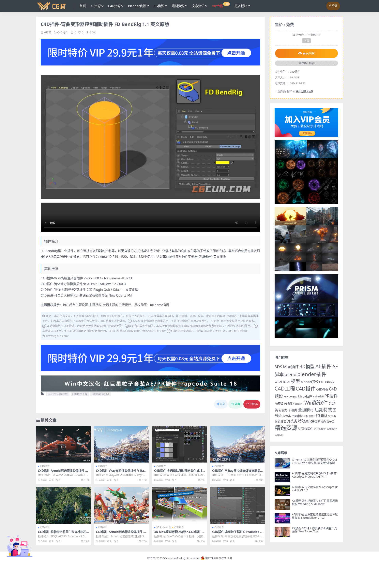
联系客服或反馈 (304, 91)
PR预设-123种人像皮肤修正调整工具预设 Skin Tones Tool (314, 529)
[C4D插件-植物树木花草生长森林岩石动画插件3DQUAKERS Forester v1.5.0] (63, 505)
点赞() (254, 404)
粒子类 (330, 421)
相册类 (313, 421)
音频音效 (331, 429)
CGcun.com (169, 558)
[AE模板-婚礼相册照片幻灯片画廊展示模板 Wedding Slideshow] (282, 504)
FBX (286, 396)
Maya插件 (305, 396)
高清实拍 (279, 434)
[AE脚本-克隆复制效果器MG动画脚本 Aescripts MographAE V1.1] (282, 477)
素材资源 (178, 6)
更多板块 (241, 6)
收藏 (237, 404)
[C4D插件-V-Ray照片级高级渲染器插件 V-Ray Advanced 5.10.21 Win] (237, 444)
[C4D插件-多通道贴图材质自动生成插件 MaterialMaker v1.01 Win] (179, 444)
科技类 (322, 421)
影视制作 (308, 416)
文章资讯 (198, 6)
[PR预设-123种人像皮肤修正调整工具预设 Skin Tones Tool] (282, 532)
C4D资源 (114, 6)
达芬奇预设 (320, 429)
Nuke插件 (318, 396)
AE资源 (96, 6)
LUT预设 (293, 396)
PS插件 (288, 403)
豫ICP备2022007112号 (218, 558)
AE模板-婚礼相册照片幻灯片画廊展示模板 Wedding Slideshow (315, 502)
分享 (222, 404)
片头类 (292, 421)
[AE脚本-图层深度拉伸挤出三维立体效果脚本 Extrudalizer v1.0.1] (282, 518)
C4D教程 (322, 389)
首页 (83, 6)
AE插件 (323, 366)
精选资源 (286, 428)
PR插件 (331, 396)
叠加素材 (306, 409)
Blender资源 (137, 6)
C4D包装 (330, 382)
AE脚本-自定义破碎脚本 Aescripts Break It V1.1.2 (315, 488)
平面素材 (297, 416)
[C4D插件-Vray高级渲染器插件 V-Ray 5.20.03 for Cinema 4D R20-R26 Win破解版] (121, 444)
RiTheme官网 (159, 305)
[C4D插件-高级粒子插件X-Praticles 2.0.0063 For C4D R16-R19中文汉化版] (237, 505)
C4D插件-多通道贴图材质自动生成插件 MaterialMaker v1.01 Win (178, 472)
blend (290, 374)
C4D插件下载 (79, 394)
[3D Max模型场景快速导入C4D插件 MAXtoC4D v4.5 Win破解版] (179, 505)
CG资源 (159, 6)
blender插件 (311, 374)
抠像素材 (320, 416)
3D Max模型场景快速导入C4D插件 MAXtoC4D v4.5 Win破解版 (179, 533)
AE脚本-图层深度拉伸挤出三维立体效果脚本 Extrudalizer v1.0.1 (315, 515)
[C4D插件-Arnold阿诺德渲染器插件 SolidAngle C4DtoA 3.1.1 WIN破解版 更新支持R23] (121, 505)
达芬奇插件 (305, 429)
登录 (334, 5)
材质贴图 (280, 421)
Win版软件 (316, 402)
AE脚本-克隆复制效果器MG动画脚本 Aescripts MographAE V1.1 (314, 474)
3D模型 (307, 366)
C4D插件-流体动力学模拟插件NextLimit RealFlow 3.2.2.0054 (83, 284)
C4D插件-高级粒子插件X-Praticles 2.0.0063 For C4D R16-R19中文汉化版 (237, 533)
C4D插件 (62, 32)
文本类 (332, 416)
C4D (321, 382)
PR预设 (279, 403)
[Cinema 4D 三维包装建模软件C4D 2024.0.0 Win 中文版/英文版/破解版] (282, 463)
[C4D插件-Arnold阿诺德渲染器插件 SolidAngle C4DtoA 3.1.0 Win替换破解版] (63, 444)
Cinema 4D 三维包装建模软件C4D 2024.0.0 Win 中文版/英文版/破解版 (314, 461)
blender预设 (309, 382)
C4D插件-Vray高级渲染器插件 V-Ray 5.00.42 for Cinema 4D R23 (86, 278)
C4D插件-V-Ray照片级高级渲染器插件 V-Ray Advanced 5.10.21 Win (237, 472)
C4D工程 (285, 388)
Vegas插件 (298, 403)
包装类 (283, 410)
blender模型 (287, 381)
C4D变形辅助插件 (58, 394)
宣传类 (286, 416)
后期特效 (323, 409)
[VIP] (150, 52)
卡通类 (292, 410)
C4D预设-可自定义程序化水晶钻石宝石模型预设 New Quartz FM (86, 295)
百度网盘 (309, 53)
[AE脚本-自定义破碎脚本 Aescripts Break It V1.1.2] (282, 490)
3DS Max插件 (163, 527)
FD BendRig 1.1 (100, 394)
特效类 (303, 421)
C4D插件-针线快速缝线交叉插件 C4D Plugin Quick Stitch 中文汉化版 (89, 289)
